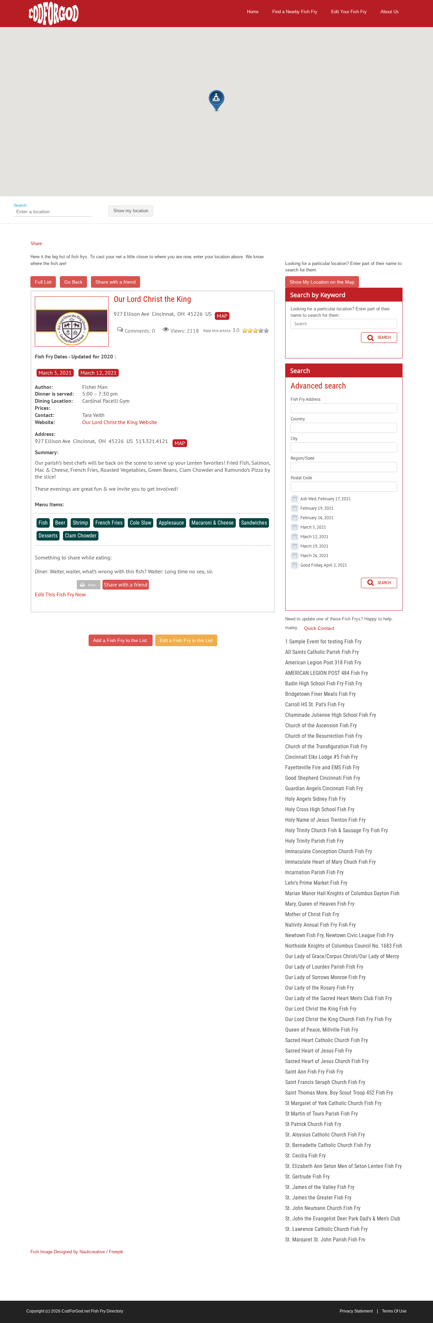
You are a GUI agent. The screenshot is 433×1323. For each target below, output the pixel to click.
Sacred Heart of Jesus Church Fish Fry (327, 1061)
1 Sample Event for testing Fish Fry (323, 641)
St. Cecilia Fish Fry (305, 1155)
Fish (43, 523)
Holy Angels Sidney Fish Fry (315, 799)
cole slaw (140, 523)
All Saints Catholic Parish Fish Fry (322, 652)
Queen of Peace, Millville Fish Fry (321, 1030)
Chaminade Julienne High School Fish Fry (330, 715)
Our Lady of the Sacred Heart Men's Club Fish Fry (338, 998)
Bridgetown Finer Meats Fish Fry (320, 694)
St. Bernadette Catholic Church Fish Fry (328, 1145)
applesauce (171, 523)
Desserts (48, 535)
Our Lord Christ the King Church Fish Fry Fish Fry (338, 1019)
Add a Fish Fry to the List (120, 640)
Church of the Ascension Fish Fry (321, 725)
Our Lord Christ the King (71, 321)
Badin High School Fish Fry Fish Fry (323, 683)
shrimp (80, 523)
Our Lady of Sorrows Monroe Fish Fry (325, 977)
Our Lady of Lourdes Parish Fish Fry (324, 967)
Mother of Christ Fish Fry (312, 914)
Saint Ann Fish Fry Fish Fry (314, 1071)
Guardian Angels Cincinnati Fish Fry (324, 788)
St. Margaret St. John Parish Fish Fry (325, 1239)
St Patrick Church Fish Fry (313, 1124)
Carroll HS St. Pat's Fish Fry (315, 704)
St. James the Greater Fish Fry (318, 1197)
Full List (43, 282)
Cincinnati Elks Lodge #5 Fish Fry (321, 757)
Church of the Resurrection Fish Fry (323, 736)
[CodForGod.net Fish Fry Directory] (53, 13)
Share (36, 243)
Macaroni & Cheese (212, 523)
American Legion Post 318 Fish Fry (323, 662)
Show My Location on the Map (322, 282)
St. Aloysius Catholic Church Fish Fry (325, 1134)
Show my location (130, 210)
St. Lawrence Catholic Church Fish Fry (326, 1229)
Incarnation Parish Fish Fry (314, 872)
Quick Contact (319, 628)
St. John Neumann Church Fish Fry (323, 1208)
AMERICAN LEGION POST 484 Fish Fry (326, 673)
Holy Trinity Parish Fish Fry (314, 841)
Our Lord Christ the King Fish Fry (321, 1009)
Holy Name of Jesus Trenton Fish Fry (325, 820)
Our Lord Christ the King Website (119, 422)
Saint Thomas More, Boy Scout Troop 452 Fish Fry (339, 1092)
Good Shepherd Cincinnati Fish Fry (322, 778)
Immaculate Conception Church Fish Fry (328, 851)
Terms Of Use (394, 1311)
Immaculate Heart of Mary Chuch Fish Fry (330, 862)
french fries (108, 523)
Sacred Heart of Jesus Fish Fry (318, 1051)
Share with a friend (115, 282)
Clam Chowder (80, 535)
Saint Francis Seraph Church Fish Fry (325, 1082)
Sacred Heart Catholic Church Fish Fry (326, 1040)
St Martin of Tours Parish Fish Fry (321, 1113)
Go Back (73, 282)
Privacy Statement (356, 1311)
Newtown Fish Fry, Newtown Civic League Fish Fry (339, 935)
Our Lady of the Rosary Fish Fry (319, 988)
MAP (222, 315)
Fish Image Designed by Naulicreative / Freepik (76, 1251)
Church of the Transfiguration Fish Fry (326, 746)
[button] (216, 101)
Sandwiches (254, 523)
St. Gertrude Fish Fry (307, 1176)
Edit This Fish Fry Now (60, 594)
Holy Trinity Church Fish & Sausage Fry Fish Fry (336, 830)
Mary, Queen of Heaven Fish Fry (320, 904)
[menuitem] (252, 12)
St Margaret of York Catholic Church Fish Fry (333, 1103)
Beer (60, 523)
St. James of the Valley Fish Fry (320, 1187)
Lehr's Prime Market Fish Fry (316, 883)
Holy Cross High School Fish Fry (320, 809)
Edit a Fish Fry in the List (186, 640)
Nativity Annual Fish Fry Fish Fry (320, 925)
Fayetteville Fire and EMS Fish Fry (322, 767)
